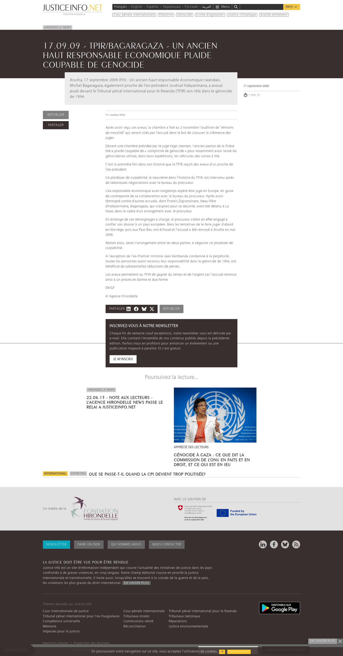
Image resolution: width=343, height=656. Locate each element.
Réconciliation (134, 626)
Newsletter (56, 544)
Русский (191, 7)
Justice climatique (242, 14)
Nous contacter (166, 544)
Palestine (166, 14)
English (136, 7)
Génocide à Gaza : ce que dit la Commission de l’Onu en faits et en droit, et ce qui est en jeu (212, 459)
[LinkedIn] (263, 544)
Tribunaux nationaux (184, 616)
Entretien (78, 473)
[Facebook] (274, 544)
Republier (55, 115)
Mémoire (49, 626)
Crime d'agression (210, 14)
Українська (171, 7)
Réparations (178, 621)
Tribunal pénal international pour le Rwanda (203, 611)
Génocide (184, 14)
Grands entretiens (273, 14)
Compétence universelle (61, 621)
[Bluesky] (285, 544)
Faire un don (89, 544)
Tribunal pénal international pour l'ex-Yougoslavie (81, 616)
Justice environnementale (188, 626)
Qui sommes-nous (126, 544)
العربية (206, 7)
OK (222, 651)
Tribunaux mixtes (136, 616)
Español (153, 7)
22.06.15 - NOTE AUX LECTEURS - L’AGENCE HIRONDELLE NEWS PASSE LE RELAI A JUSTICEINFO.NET (125, 402)
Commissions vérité (138, 621)
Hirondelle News (57, 27)
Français (120, 7)
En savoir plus (239, 651)
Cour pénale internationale (134, 14)
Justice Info (117, 115)
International (55, 473)
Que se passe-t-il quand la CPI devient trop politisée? (147, 473)
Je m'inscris (123, 359)
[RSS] (296, 544)
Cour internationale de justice (66, 611)
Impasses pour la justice (61, 631)
